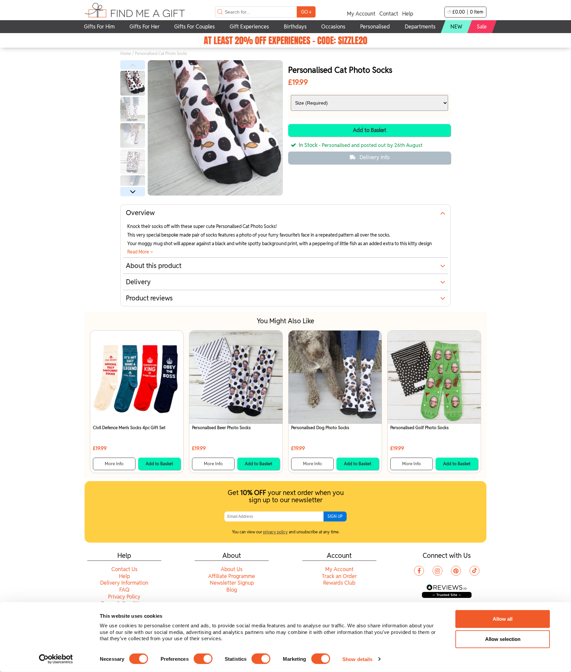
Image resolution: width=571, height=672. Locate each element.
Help (407, 13)
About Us (232, 569)
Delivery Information (124, 582)
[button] (132, 65)
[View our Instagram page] (437, 571)
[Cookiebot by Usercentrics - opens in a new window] (56, 659)
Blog (231, 589)
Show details (357, 659)
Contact (388, 13)
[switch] (203, 658)
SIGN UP (335, 516)
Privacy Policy (124, 596)
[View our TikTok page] (474, 571)
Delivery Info (375, 157)
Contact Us (124, 569)
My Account (361, 13)
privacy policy (275, 531)
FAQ (124, 589)
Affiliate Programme (231, 576)
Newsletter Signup (232, 582)
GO (306, 11)
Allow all (503, 619)
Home (125, 53)
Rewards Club (339, 582)
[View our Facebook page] (419, 571)
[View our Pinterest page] (456, 571)
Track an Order (339, 576)
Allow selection (502, 639)
